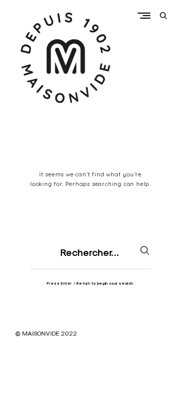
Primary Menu (146, 15)
